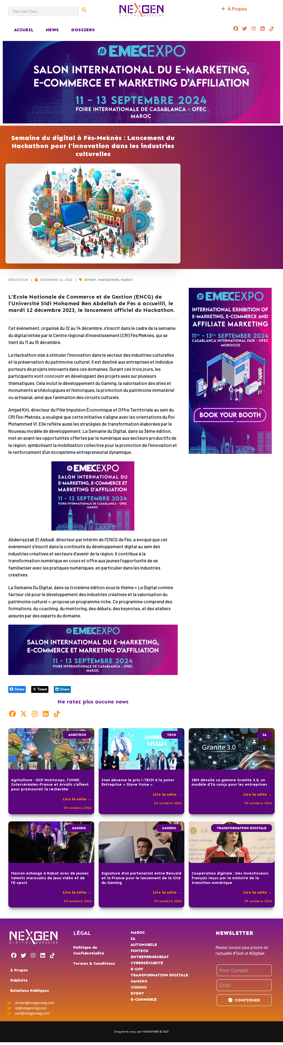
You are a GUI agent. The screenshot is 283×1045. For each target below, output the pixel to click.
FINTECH (139, 950)
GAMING (79, 828)
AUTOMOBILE (144, 944)
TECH (171, 735)
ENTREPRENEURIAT (150, 957)
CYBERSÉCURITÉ (147, 963)
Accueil (23, 29)
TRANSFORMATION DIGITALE (241, 828)
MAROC (127, 280)
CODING (139, 987)
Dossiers (83, 29)
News (52, 29)
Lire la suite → (77, 799)
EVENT (90, 280)
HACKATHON (108, 280)
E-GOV (137, 969)
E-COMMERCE (144, 999)
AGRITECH (77, 735)
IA (264, 735)
